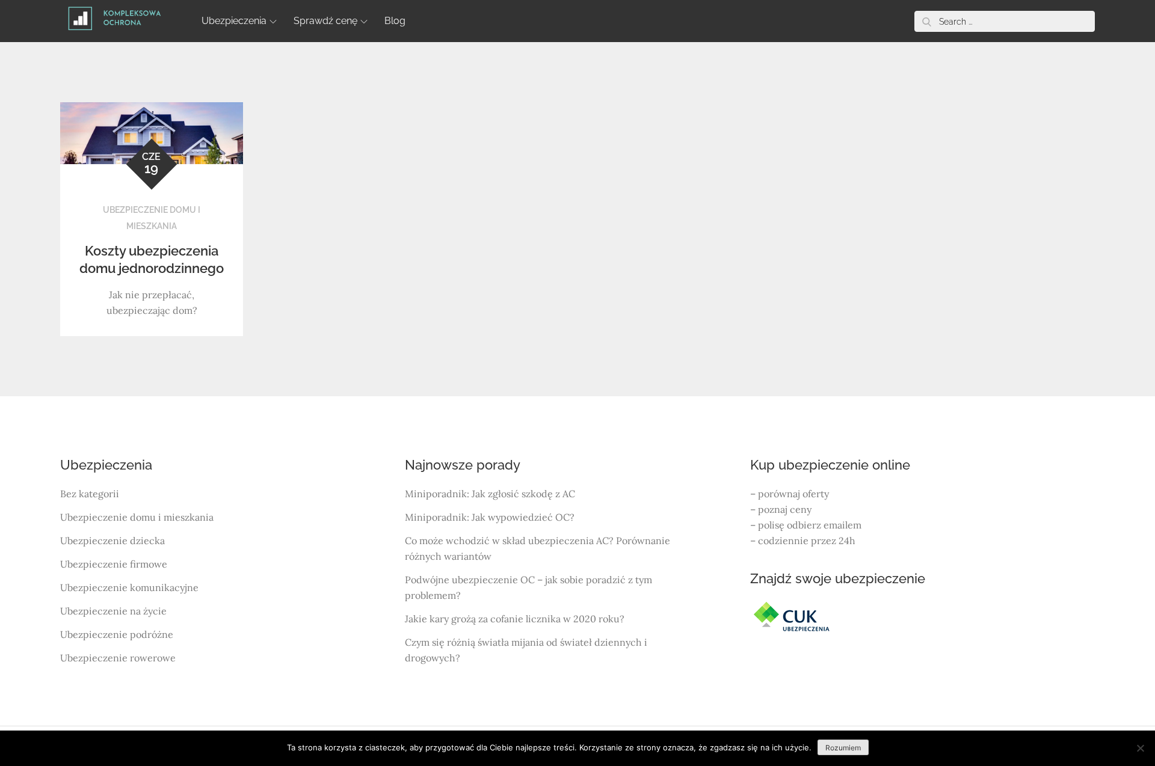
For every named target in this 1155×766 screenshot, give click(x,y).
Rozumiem (843, 747)
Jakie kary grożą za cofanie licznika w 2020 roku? (514, 619)
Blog (394, 20)
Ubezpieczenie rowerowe (118, 658)
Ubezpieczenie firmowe (113, 564)
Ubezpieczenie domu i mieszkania (137, 517)
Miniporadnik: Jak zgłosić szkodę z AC (490, 494)
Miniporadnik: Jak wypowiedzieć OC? (489, 517)
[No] (1140, 748)
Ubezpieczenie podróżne (116, 634)
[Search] (926, 21)
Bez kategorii (89, 494)
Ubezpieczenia (234, 20)
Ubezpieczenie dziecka (112, 541)
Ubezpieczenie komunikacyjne (129, 587)
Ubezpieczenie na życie (113, 611)
